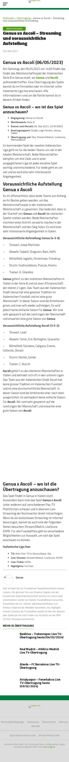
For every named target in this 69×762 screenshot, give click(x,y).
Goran (19, 577)
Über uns (63, 722)
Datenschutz (49, 722)
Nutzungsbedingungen (12, 722)
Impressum (33, 722)
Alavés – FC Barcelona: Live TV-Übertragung (40, 666)
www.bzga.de (49, 746)
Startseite (8, 18)
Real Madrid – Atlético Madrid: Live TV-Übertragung (39, 651)
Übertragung (23, 18)
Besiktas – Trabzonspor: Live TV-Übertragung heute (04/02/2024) (41, 635)
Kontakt (35, 726)
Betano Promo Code (49, 735)
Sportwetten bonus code (23, 735)
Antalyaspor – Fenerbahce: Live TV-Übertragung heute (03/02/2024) (40, 682)
